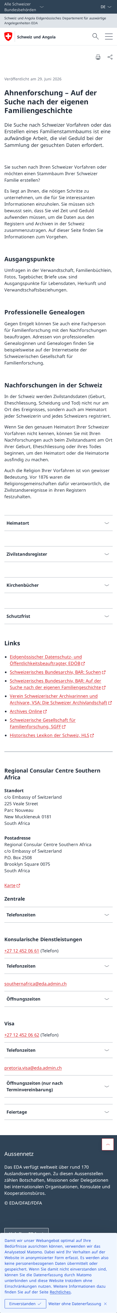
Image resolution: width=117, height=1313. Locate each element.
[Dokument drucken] (98, 57)
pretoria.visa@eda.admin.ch (33, 1068)
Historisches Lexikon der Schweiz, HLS (49, 735)
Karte (10, 885)
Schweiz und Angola (36, 36)
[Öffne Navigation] (109, 36)
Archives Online (26, 711)
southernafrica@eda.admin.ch (35, 984)
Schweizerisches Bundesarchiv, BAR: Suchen (55, 672)
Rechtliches (60, 1291)
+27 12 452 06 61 (21, 951)
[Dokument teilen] (110, 57)
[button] (108, 1144)
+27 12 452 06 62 (21, 1035)
